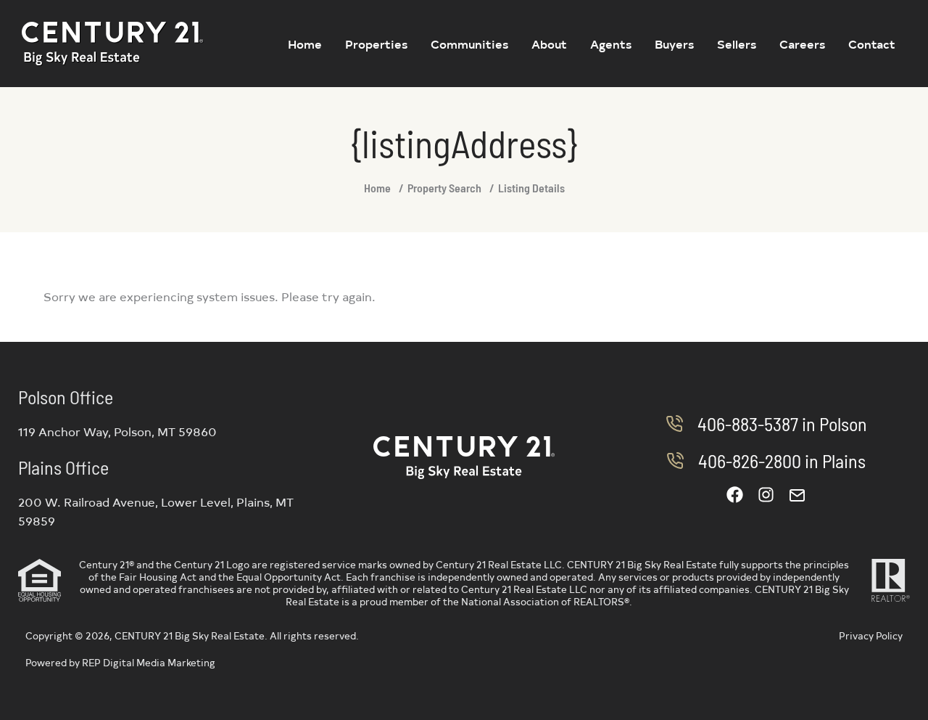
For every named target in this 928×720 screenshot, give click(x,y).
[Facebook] (734, 494)
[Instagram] (766, 494)
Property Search (444, 188)
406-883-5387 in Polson (782, 423)
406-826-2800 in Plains (782, 460)
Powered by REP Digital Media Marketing (120, 662)
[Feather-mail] (797, 494)
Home (377, 188)
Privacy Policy (871, 635)
